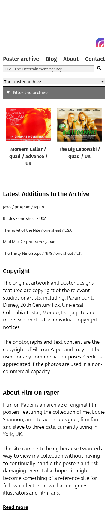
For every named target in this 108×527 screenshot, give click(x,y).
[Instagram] (100, 42)
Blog (51, 59)
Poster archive (21, 59)
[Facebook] (89, 42)
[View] (28, 126)
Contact (95, 59)
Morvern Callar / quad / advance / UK (28, 156)
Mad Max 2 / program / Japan (29, 242)
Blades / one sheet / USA (24, 218)
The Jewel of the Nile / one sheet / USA (37, 230)
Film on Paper (16, 25)
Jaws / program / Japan (23, 207)
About (71, 59)
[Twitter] (78, 42)
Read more (15, 507)
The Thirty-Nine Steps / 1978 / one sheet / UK (42, 253)
